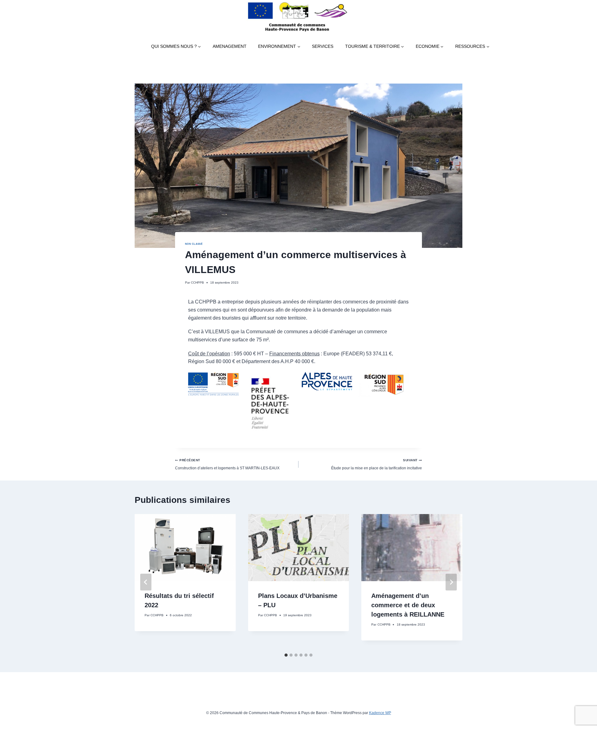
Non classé (193, 243)
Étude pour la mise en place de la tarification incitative (376, 464)
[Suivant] (451, 582)
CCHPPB (197, 282)
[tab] (286, 655)
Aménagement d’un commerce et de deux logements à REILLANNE (407, 605)
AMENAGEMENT (230, 46)
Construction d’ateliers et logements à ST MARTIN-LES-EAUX (227, 464)
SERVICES (322, 46)
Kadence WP (380, 713)
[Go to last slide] (145, 582)
